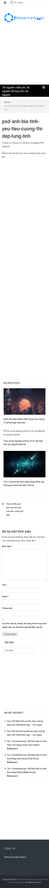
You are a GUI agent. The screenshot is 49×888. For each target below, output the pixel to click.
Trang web (7, 608)
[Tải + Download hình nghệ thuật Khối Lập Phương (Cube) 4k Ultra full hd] (24, 464)
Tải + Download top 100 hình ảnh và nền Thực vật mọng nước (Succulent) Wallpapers (27, 745)
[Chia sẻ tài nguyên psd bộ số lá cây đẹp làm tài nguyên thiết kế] (24, 432)
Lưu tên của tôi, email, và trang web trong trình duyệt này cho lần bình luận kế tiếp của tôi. (24, 625)
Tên (4, 585)
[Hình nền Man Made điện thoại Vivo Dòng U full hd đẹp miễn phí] (24, 401)
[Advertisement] (24, 55)
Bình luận (7, 546)
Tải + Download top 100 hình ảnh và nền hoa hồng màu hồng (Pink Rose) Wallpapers (27, 759)
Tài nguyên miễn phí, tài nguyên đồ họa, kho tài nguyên (16, 91)
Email (5, 596)
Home (7, 102)
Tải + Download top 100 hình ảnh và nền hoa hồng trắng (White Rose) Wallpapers (27, 772)
